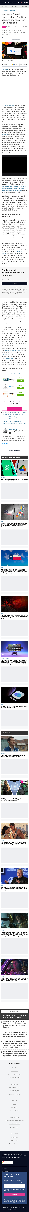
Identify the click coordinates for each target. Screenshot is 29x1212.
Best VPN (14, 1067)
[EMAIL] (10, 433)
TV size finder (13, 6)
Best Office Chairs (14, 1127)
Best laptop (24, 6)
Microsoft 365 (8, 358)
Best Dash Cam (14, 1137)
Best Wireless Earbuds (14, 1124)
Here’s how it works (16, 39)
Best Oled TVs (14, 1107)
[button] (27, 2)
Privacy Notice (22, 289)
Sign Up (14, 1194)
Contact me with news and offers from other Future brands (14, 1190)
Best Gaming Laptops (14, 1087)
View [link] (20, 380)
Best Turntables (14, 1117)
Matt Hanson (11, 26)
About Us (4, 1168)
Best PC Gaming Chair (14, 1094)
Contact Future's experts (8, 1171)
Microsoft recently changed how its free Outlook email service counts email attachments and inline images (14, 189)
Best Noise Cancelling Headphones (14, 1120)
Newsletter (24, 64)
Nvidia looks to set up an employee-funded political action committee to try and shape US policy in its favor (15, 1053)
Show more (22, 399)
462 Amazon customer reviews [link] (15, 373)
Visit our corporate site (14, 1157)
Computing (4, 10)
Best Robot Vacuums (14, 1144)
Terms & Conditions (13, 1201)
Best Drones (14, 1140)
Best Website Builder (14, 1077)
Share (5, 64)
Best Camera (14, 1133)
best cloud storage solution (13, 350)
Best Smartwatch (14, 1110)
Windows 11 (6, 354)
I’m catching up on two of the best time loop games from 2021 (14, 1016)
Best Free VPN (14, 1071)
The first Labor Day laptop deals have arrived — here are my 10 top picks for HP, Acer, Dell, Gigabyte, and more (14, 1025)
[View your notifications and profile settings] (18, 2)
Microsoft (5, 69)
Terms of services (20, 287)
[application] (14, 164)
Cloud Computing (13, 10)
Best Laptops (14, 1084)
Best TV (14, 1104)
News (3, 27)
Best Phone (14, 1100)
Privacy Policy (20, 1200)
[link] (6, 379)
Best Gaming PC (14, 1091)
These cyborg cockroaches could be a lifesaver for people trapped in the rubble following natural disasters (15, 1034)
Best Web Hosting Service (14, 1074)
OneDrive (5, 135)
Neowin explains (8, 105)
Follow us (16, 64)
